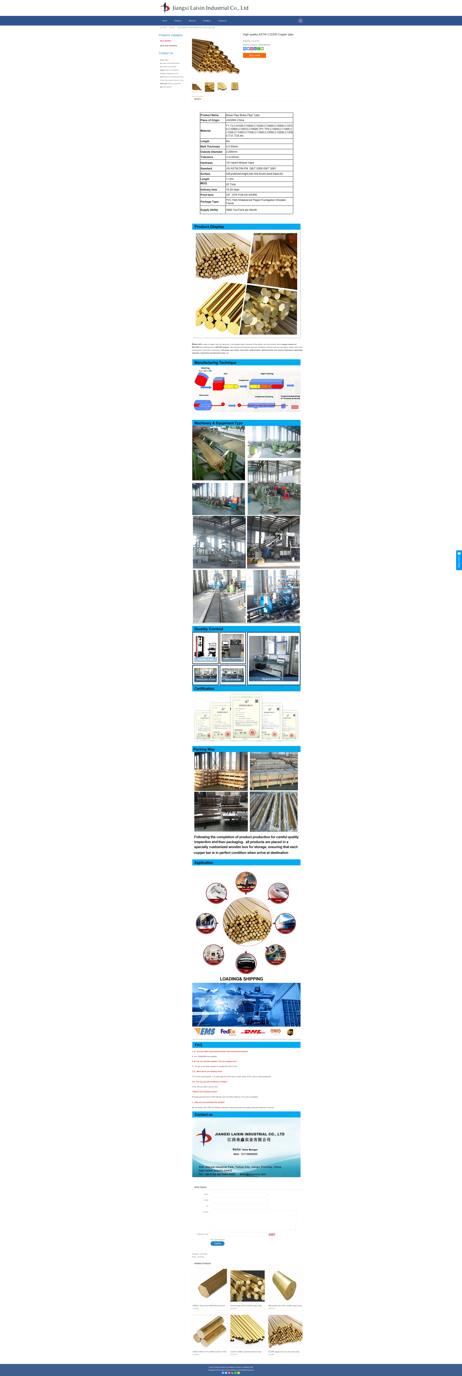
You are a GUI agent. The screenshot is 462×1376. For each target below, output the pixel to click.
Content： (206, 1212)
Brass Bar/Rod (182, 27)
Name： (207, 1194)
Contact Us (222, 21)
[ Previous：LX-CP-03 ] (199, 1254)
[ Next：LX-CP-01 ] (198, 1257)
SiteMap (246, 1367)
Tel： (208, 1206)
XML (251, 1367)
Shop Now (254, 55)
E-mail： (207, 1200)
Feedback (207, 21)
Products (177, 21)
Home (164, 21)
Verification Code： (203, 1234)
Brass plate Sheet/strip (168, 46)
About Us (192, 21)
